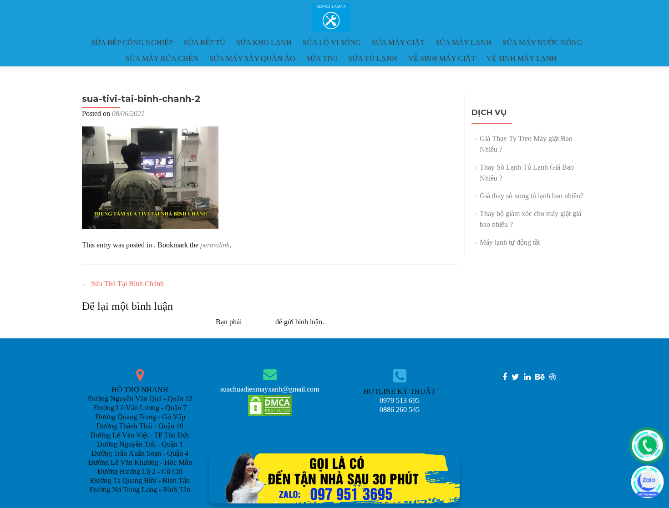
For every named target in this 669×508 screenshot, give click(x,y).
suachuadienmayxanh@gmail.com (269, 389)
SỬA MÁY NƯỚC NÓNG (542, 42)
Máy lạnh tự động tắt (510, 242)
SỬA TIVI (321, 58)
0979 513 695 (400, 400)
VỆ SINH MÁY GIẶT (442, 58)
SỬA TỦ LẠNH (372, 58)
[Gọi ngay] (647, 445)
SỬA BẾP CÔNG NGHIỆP (132, 42)
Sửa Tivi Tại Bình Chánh (123, 283)
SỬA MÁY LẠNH (464, 42)
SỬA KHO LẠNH (264, 42)
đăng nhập (258, 322)
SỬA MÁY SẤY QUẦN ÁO (252, 58)
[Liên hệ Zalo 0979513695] (334, 478)
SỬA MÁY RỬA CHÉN (162, 58)
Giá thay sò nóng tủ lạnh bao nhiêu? (531, 196)
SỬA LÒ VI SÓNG (332, 42)
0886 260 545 (400, 409)
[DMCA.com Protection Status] (270, 404)
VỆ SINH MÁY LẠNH (522, 58)
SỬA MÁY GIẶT (398, 42)
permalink (214, 245)
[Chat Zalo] (647, 482)
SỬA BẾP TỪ (204, 42)
